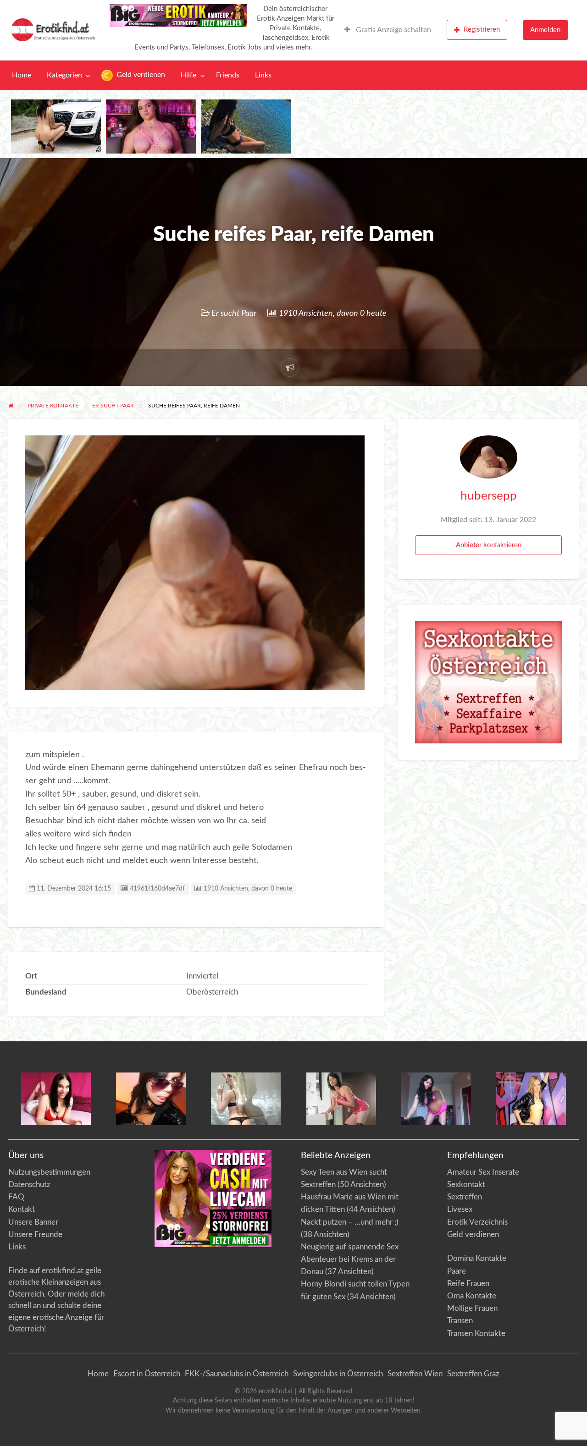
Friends (227, 75)
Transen (460, 1321)
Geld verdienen (140, 74)
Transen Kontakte (476, 1333)
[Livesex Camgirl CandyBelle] (56, 1098)
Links (263, 75)
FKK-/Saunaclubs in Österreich (236, 1374)
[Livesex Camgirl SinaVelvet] (341, 1098)
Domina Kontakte (476, 1258)
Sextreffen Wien (415, 1374)
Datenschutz (29, 1184)
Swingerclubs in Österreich (338, 1374)
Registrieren (482, 29)
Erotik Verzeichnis (477, 1222)
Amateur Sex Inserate (483, 1172)
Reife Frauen (468, 1283)
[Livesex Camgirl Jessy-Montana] (531, 1098)
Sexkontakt (466, 1184)
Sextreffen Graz (473, 1374)
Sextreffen (464, 1197)
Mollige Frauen (472, 1308)
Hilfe (188, 75)
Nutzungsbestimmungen (49, 1172)
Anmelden (545, 30)
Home (21, 75)
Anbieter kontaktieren (488, 545)
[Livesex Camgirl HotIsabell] (151, 1098)
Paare (456, 1271)
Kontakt (21, 1209)
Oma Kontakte (471, 1296)
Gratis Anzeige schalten (392, 30)
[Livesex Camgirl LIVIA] (436, 1098)
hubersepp (488, 496)
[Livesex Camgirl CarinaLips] (246, 1098)
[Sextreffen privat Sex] (488, 681)
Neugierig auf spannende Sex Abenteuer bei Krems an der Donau (350, 1259)
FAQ (16, 1197)
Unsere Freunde (35, 1234)
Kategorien (64, 75)
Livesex (459, 1209)
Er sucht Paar (233, 313)
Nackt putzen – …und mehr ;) (350, 1222)
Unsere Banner (33, 1222)
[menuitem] (388, 29)
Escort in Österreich (146, 1374)
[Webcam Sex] (56, 126)
